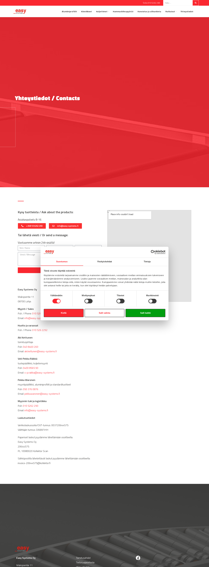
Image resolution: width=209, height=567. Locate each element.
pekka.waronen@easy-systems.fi (42, 394)
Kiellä (63, 313)
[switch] (88, 301)
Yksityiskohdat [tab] (104, 261)
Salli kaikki (145, 313)
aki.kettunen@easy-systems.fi (40, 351)
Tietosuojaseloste (85, 562)
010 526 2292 (39, 330)
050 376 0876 (30, 389)
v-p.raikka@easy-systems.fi (39, 373)
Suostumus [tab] (62, 261)
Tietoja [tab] (147, 261)
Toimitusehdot (83, 558)
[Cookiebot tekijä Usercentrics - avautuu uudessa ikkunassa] (152, 252)
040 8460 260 (30, 347)
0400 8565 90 (30, 368)
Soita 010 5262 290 (151, 2)
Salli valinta (104, 313)
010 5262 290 (39, 313)
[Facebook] (138, 558)
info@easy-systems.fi (36, 318)
